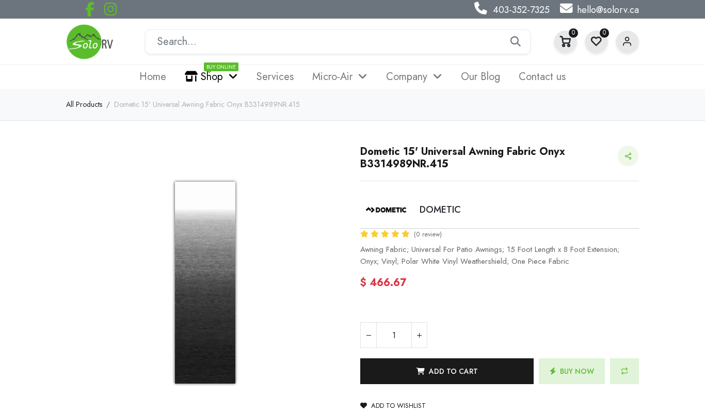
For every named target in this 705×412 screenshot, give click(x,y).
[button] (447, 371)
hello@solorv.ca (608, 10)
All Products (84, 104)
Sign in (627, 42)
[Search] (515, 41)
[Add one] (419, 335)
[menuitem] (152, 77)
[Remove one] (368, 335)
